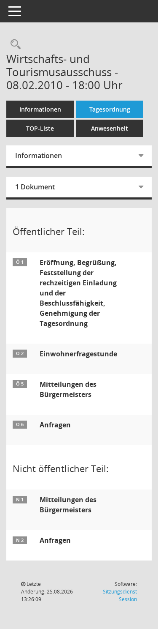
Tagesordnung (109, 109)
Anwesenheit (109, 128)
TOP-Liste (40, 128)
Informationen (40, 109)
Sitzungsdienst (120, 595)
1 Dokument (35, 186)
